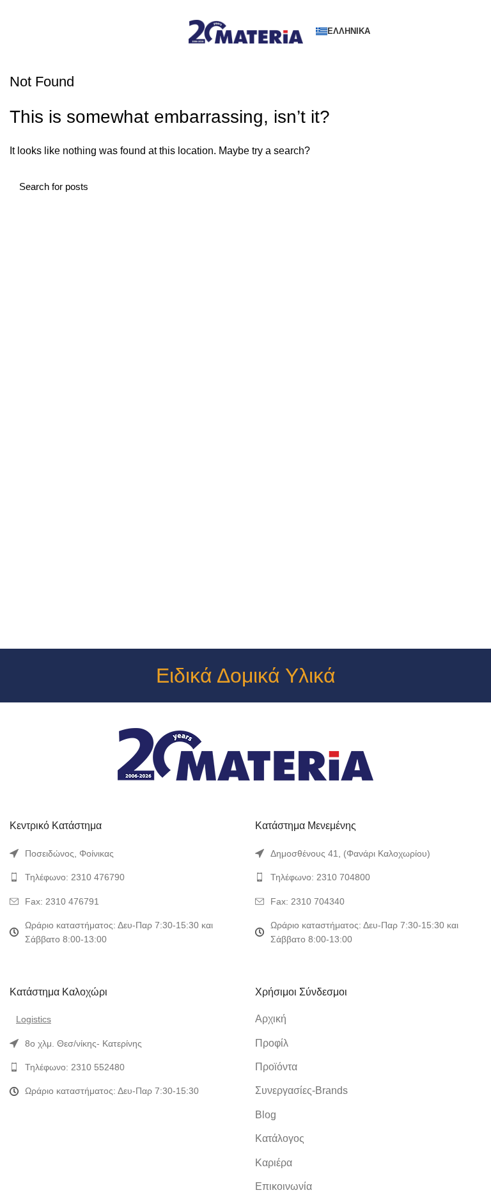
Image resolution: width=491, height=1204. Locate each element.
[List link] (123, 853)
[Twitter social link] (231, 8)
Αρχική (270, 1018)
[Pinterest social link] (245, 8)
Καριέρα (273, 1162)
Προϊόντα (276, 1066)
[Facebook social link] (216, 8)
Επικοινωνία (283, 1186)
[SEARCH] (464, 186)
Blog (265, 1114)
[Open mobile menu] (15, 31)
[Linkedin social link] (260, 8)
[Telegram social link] (275, 8)
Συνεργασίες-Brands (301, 1090)
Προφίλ (271, 1043)
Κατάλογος (279, 1138)
